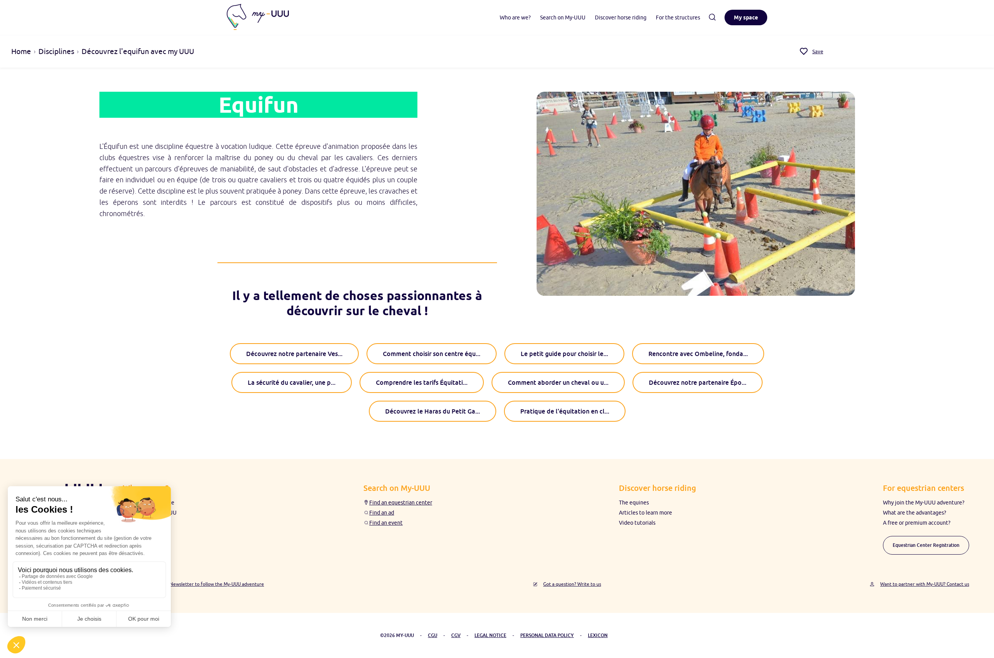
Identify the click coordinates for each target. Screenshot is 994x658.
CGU (432, 635)
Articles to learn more (645, 513)
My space (746, 17)
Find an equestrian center (400, 502)
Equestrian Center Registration (926, 545)
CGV (456, 635)
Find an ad (381, 513)
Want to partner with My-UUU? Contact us (924, 584)
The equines (634, 502)
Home (21, 51)
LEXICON (598, 635)
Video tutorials (637, 523)
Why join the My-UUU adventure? (923, 502)
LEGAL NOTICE (490, 635)
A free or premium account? (917, 523)
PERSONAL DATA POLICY (547, 635)
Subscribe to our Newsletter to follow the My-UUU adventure (199, 584)
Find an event (386, 523)
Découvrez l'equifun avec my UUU (138, 51)
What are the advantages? (914, 513)
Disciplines (56, 51)
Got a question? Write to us (572, 584)
